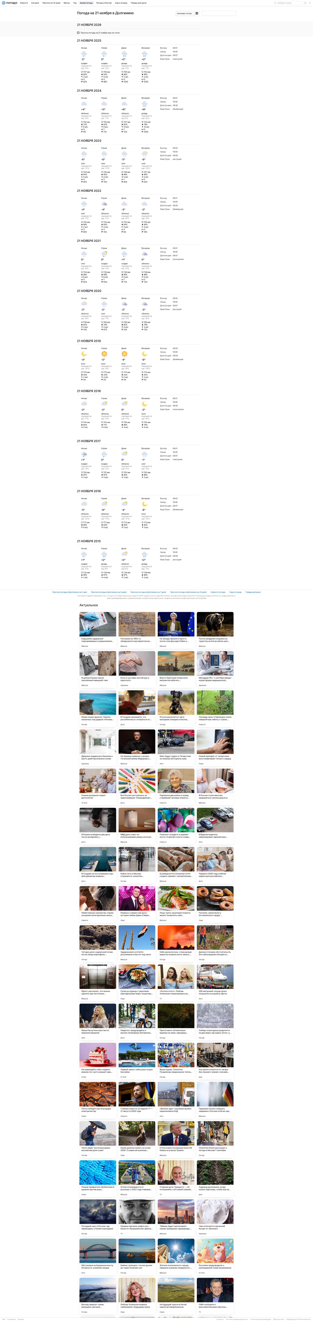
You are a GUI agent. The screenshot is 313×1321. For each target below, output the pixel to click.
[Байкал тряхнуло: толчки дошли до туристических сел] (137, 1257)
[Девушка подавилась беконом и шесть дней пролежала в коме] (97, 747)
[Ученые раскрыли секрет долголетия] (97, 787)
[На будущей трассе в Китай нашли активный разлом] (176, 1296)
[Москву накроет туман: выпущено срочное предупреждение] (97, 1296)
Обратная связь (278, 1319)
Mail (3, 1319)
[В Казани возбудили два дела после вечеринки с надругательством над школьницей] (97, 826)
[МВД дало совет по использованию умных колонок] (137, 826)
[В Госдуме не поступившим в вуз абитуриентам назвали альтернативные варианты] (97, 865)
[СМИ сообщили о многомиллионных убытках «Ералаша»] (215, 1296)
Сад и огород (235, 592)
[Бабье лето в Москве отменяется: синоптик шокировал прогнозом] (137, 865)
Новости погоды (218, 592)
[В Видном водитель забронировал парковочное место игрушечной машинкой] (215, 826)
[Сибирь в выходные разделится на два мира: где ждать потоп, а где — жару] (215, 1022)
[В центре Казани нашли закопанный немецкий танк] (97, 669)
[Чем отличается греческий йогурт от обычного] (215, 1217)
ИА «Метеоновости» (303, 1319)
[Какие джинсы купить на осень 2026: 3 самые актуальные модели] (137, 1139)
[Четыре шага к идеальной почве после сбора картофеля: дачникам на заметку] (97, 943)
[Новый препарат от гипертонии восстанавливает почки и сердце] (215, 747)
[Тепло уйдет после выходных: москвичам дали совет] (97, 1139)
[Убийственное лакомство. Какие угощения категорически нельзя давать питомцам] (97, 904)
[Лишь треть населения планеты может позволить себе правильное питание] (176, 904)
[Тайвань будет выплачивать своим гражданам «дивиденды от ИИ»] (176, 1217)
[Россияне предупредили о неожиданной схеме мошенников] (215, 1257)
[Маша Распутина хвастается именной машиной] (97, 1022)
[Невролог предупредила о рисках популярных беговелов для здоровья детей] (137, 1022)
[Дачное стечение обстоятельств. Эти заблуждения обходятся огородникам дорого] (215, 943)
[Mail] (3, 3)
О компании (11, 1319)
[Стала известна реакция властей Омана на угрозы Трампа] (176, 1139)
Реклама (21, 1319)
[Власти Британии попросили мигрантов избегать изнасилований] (176, 669)
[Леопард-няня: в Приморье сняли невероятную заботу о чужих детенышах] (215, 708)
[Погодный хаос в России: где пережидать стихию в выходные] (97, 1217)
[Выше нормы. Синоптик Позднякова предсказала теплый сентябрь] (176, 1061)
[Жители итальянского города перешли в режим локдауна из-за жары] (176, 1257)
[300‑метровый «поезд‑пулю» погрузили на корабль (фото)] (215, 982)
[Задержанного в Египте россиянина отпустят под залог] (137, 943)
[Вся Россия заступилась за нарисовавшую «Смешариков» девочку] (137, 787)
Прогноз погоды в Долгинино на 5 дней (108, 592)
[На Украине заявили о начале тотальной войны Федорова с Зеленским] (137, 747)
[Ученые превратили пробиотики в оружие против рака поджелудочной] (97, 1178)
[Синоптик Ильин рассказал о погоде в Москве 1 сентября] (215, 1139)
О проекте (220, 1319)
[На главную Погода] (11, 3)
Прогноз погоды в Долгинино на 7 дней (148, 592)
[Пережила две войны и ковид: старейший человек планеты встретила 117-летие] (176, 787)
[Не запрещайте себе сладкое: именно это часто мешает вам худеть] (97, 1061)
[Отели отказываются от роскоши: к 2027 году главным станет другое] (137, 1178)
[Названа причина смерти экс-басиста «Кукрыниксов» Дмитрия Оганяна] (137, 1217)
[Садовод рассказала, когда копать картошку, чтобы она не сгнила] (215, 1178)
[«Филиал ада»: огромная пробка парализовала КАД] (176, 1100)
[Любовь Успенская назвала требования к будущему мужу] (137, 1296)
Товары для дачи (253, 592)
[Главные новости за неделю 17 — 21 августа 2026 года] (137, 1100)
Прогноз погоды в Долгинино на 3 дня (69, 592)
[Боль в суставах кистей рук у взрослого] (137, 669)
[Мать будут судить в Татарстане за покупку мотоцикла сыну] (176, 747)
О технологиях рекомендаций (260, 1319)
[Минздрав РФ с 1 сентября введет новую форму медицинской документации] (215, 669)
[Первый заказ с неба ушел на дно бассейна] (137, 1061)
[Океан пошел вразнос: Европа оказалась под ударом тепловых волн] (97, 708)
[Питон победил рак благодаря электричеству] (97, 1100)
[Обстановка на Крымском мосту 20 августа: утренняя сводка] (97, 1257)
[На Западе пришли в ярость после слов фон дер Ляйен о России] (176, 630)
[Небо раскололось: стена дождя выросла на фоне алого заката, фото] (176, 943)
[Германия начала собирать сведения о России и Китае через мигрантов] (215, 1100)
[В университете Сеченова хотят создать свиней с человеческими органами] (176, 865)
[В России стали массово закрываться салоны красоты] (215, 787)
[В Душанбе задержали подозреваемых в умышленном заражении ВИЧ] (97, 630)
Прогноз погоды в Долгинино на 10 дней (188, 592)
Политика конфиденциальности (237, 1319)
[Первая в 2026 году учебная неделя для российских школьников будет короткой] (215, 865)
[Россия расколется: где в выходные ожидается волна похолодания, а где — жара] (176, 708)
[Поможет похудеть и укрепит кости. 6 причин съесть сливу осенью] (176, 826)
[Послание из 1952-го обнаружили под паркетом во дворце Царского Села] (137, 630)
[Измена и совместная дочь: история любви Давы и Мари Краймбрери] (137, 904)
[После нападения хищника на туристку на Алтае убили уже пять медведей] (215, 630)
